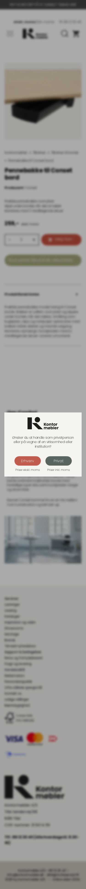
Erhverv (27, 461)
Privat (59, 461)
